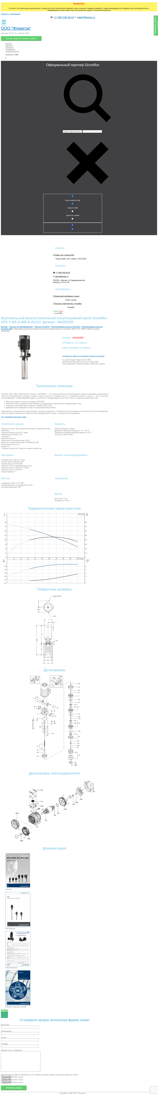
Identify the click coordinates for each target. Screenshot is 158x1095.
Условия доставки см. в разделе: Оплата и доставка (83, 356)
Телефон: (4, 1044)
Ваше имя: (5, 1025)
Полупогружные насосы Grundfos (65, 327)
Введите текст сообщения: (11, 1050)
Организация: (6, 1031)
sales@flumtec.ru (86, 17)
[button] (4, 1011)
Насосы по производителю (21, 327)
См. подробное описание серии (13, 417)
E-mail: (3, 1037)
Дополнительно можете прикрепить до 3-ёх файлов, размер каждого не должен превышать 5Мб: (39, 1075)
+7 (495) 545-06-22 (64, 17)
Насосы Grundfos (42, 327)
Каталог (4, 327)
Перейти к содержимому (10, 14)
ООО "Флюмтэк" (16, 28)
